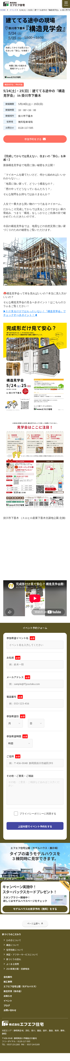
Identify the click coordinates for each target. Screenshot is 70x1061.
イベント (13, 10)
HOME (3, 10)
